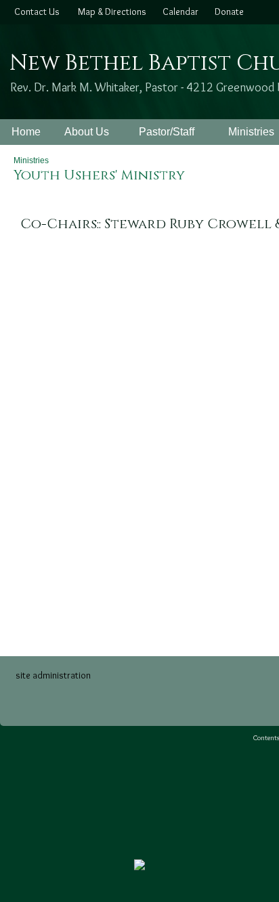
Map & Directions (110, 11)
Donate (227, 11)
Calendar (178, 11)
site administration (53, 675)
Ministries (31, 160)
